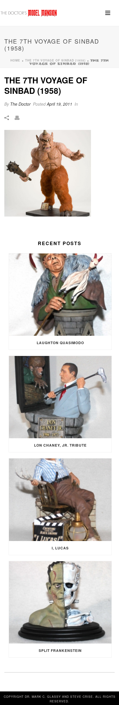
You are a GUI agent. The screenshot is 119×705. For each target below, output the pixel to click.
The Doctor (20, 104)
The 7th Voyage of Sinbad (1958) (55, 60)
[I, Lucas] (60, 499)
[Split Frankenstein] (60, 602)
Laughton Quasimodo (60, 342)
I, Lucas (60, 548)
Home (15, 60)
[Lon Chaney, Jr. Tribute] (60, 397)
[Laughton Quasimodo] (60, 294)
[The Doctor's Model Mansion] (29, 13)
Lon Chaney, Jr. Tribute (60, 445)
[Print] (20, 117)
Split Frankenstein (60, 650)
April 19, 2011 (59, 104)
